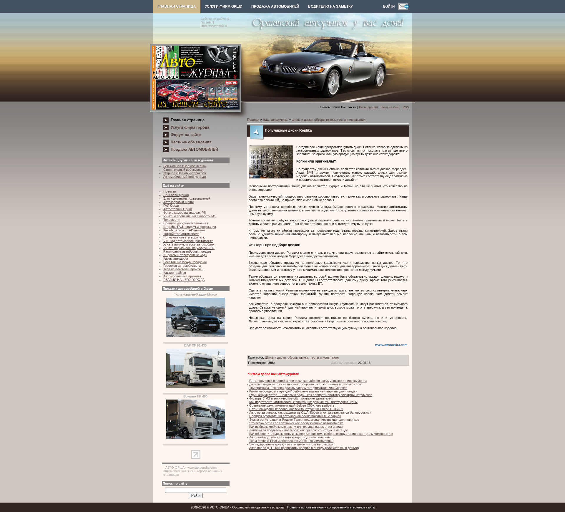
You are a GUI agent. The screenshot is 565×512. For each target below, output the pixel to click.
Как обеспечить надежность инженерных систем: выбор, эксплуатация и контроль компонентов (321, 433)
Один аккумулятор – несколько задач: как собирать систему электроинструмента (310, 395)
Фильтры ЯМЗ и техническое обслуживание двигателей (291, 398)
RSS (406, 107)
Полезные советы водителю (184, 237)
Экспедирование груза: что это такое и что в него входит (292, 444)
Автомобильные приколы (182, 276)
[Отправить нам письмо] (403, 8)
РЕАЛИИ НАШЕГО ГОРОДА (184, 279)
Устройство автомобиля (181, 234)
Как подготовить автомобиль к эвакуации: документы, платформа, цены (303, 402)
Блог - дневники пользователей (186, 198)
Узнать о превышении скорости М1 (189, 216)
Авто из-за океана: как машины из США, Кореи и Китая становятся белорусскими (310, 412)
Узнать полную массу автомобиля (189, 244)
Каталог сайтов (174, 272)
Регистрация (368, 107)
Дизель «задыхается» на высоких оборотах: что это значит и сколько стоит (306, 384)
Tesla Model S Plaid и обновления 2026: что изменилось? (291, 441)
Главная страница (176, 6)
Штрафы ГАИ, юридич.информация (189, 226)
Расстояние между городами (185, 262)
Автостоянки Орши (177, 209)
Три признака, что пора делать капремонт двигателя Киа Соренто (298, 388)
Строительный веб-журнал (183, 169)
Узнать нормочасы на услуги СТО (189, 248)
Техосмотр (171, 219)
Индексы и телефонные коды (185, 255)
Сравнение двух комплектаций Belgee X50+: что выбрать (292, 405)
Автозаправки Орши (178, 202)
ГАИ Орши (171, 205)
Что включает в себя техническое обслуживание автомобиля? (296, 423)
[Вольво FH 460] (195, 437)
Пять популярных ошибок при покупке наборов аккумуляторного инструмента (308, 380)
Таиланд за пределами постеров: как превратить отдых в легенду (298, 430)
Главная (253, 119)
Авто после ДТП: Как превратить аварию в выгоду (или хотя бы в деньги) (304, 448)
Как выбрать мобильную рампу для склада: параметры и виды (296, 426)
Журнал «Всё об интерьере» (184, 173)
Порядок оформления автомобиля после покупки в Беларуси (295, 416)
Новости (169, 191)
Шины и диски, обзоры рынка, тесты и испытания (328, 119)
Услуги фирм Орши (223, 6)
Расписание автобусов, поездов (187, 251)
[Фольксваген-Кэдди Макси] (195, 335)
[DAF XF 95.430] (195, 386)
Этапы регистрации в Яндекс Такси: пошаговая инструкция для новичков (304, 419)
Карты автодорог (175, 258)
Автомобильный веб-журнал (184, 176)
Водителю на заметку (330, 6)
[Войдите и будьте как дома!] (390, 8)
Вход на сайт (390, 107)
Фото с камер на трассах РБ (184, 212)
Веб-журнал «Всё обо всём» (184, 166)
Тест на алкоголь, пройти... (183, 269)
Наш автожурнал (176, 195)
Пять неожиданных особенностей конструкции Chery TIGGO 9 (296, 409)
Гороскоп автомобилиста (182, 265)
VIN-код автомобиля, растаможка (188, 241)
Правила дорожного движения (185, 223)
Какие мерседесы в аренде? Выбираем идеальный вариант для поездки (303, 391)
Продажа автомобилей (275, 6)
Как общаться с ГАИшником (184, 230)
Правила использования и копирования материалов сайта (331, 507)
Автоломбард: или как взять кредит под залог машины (289, 437)
